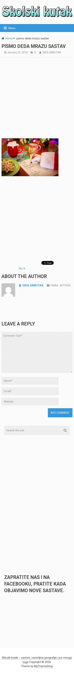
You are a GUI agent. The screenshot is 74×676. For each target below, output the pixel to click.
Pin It (22, 268)
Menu (12, 28)
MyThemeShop (43, 666)
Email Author (60, 285)
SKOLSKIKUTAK (52, 52)
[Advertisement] (37, 99)
